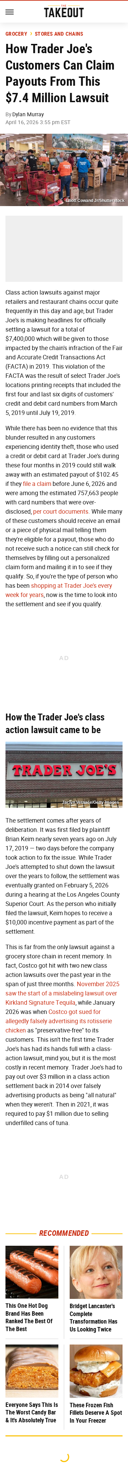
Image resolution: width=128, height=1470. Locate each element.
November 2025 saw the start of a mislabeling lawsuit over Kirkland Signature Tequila (62, 993)
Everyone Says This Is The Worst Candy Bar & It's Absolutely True (31, 1412)
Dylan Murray (28, 114)
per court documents (60, 511)
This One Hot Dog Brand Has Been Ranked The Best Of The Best (29, 1317)
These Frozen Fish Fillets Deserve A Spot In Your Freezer (96, 1412)
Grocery (16, 34)
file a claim (37, 484)
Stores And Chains (59, 34)
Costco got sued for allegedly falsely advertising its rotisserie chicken (58, 1021)
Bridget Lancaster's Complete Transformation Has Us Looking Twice (93, 1317)
